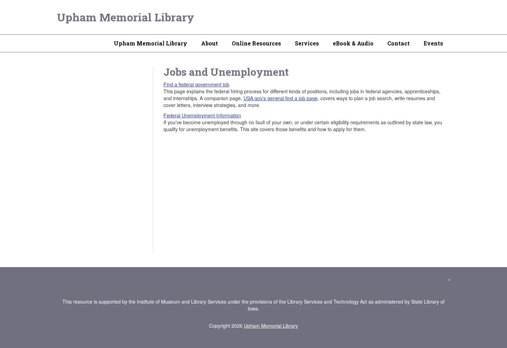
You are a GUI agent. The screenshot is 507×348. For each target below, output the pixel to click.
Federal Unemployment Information (202, 115)
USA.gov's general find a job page (280, 98)
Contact (398, 43)
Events (433, 43)
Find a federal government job (196, 84)
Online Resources (256, 43)
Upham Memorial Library (125, 17)
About (209, 43)
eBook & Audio (353, 43)
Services (307, 43)
